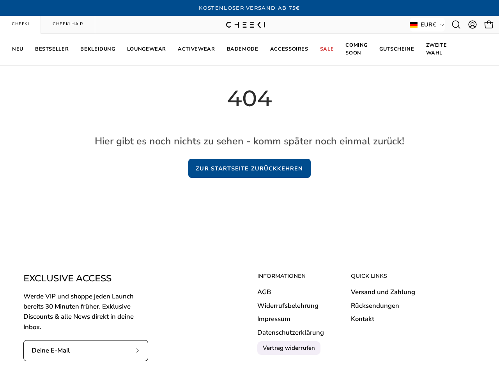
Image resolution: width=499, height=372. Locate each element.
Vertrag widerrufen (289, 348)
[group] (249, 8)
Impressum (273, 319)
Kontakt (362, 319)
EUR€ (428, 24)
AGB (264, 292)
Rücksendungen (375, 305)
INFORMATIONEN (281, 276)
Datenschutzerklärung (290, 332)
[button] (456, 24)
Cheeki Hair (68, 24)
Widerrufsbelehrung (288, 305)
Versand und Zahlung (383, 292)
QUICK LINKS (369, 276)
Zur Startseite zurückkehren (249, 168)
